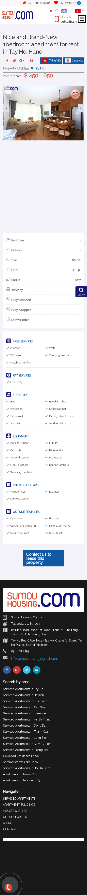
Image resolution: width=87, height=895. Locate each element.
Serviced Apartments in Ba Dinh (23, 695)
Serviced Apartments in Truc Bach (25, 701)
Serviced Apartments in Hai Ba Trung (27, 719)
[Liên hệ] (8, 889)
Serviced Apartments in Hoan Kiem (25, 713)
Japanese (77, 60)
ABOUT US (10, 823)
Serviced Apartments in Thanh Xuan (26, 731)
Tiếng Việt (55, 60)
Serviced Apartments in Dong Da (24, 725)
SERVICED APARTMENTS (19, 798)
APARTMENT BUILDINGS (19, 804)
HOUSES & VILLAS (15, 810)
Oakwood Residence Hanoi (21, 756)
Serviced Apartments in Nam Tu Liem (27, 743)
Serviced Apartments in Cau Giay (24, 707)
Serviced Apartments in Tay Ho (23, 689)
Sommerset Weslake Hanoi (20, 762)
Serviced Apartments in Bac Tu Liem (26, 768)
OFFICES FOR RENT (16, 816)
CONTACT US (12, 829)
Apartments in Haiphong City (21, 780)
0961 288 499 (68, 21)
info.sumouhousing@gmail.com (34, 659)
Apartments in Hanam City (20, 774)
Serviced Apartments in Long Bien (25, 737)
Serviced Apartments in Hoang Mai (25, 750)
